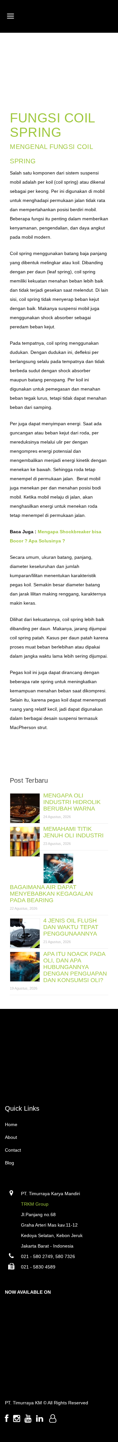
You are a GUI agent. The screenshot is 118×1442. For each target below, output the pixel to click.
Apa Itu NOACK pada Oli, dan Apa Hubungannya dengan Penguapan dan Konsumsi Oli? (75, 967)
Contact (13, 1150)
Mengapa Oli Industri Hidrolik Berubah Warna (72, 802)
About (11, 1137)
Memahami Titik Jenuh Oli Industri (73, 832)
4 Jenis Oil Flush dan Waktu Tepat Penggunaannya (70, 927)
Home (11, 1124)
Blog (9, 1162)
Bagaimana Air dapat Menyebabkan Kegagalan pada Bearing (51, 894)
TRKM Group (35, 1204)
